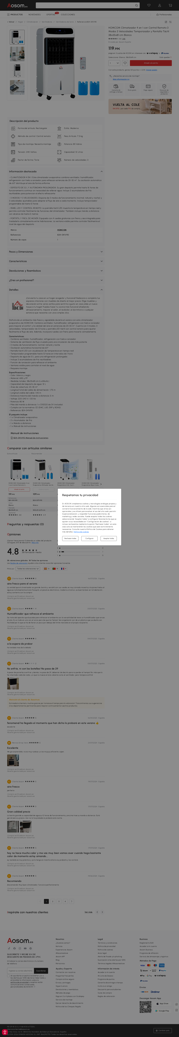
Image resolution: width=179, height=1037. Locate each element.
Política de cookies (81, 532)
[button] (5, 1032)
